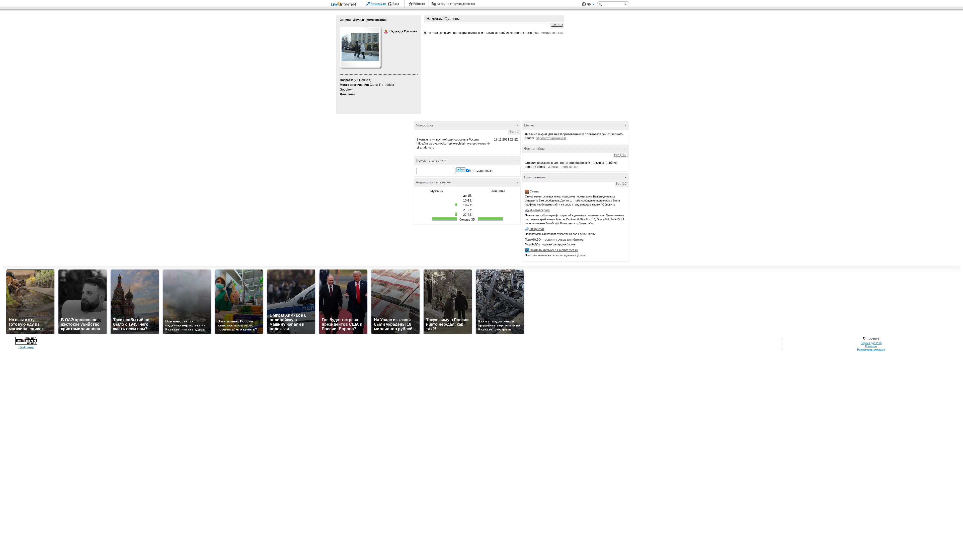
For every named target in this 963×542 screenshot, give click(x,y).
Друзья (358, 20)
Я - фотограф (540, 210)
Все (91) (557, 25)
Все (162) (620, 155)
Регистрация (378, 4)
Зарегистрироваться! (548, 33)
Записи (345, 20)
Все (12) (621, 183)
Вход (395, 4)
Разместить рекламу (871, 349)
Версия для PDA (871, 343)
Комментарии (376, 20)
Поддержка (584, 4)
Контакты (871, 346)
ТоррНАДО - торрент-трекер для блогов (554, 239)
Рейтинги (419, 4)
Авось (441, 4)
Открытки (537, 229)
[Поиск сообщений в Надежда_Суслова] (460, 169)
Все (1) (514, 131)
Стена (534, 191)
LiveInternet (344, 4)
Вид (590, 5)
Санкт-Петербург (382, 85)
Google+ (346, 89)
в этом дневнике (481, 171)
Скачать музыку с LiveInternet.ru (554, 250)
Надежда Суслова (386, 32)
